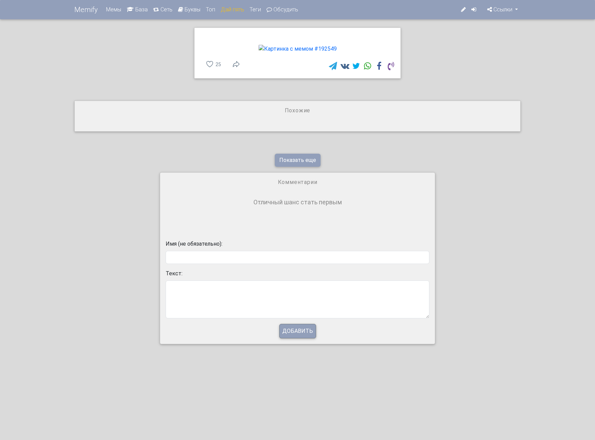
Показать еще (297, 160)
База (141, 9)
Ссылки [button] (503, 9)
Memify (86, 10)
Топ (210, 9)
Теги (255, 9)
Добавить (297, 331)
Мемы (113, 9)
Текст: (174, 273)
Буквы (191, 9)
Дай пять (232, 9)
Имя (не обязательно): (194, 244)
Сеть (166, 9)
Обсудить (285, 9)
